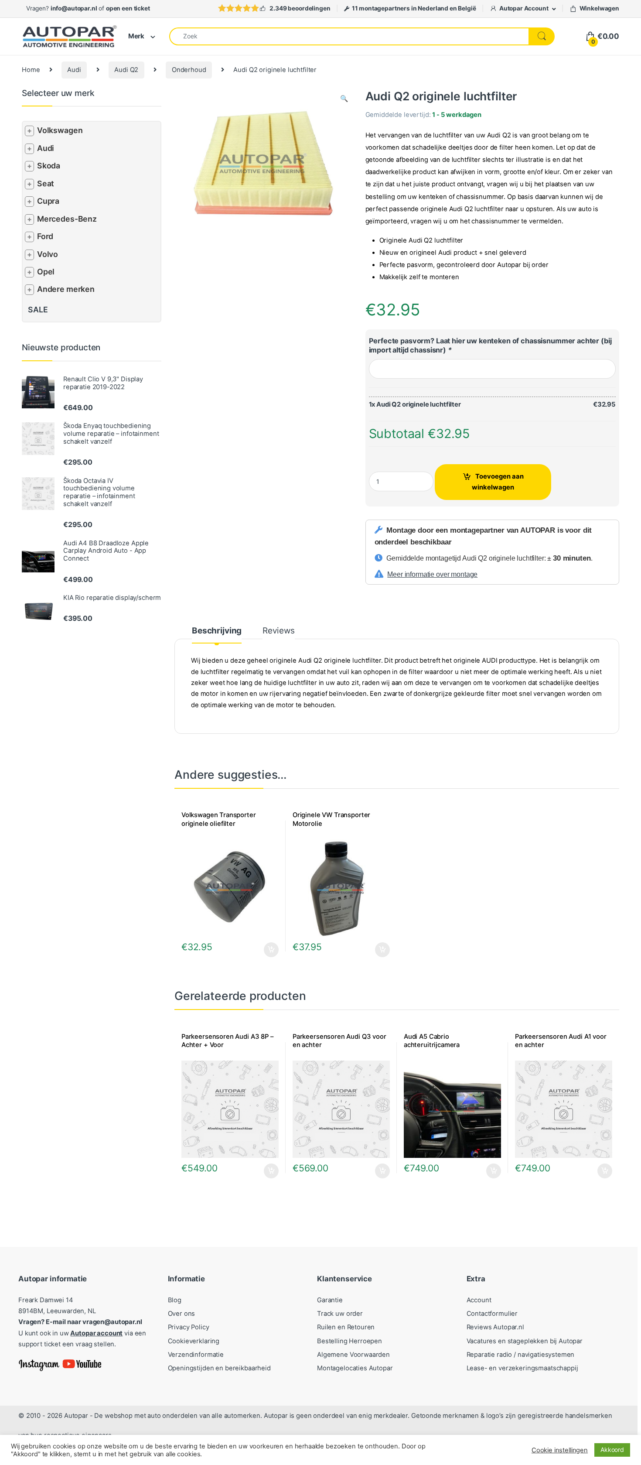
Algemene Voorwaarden (353, 1355)
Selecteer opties (265, 949)
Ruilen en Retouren (346, 1327)
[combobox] (349, 36)
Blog (174, 1300)
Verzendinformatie (196, 1355)
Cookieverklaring (194, 1341)
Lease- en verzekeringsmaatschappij (522, 1368)
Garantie (330, 1300)
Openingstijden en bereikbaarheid (219, 1368)
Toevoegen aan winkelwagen (498, 481)
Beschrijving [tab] (217, 631)
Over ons (181, 1314)
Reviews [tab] (279, 631)
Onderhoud (189, 70)
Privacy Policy (188, 1327)
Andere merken (66, 289)
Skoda (48, 165)
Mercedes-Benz (67, 218)
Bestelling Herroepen (349, 1341)
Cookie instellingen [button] (560, 1450)
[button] (344, 98)
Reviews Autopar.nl (495, 1327)
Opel (46, 271)
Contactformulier (492, 1314)
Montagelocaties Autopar (355, 1368)
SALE (38, 309)
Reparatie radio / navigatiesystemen (521, 1355)
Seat (45, 183)
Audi (74, 70)
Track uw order (340, 1314)
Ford (45, 236)
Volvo (47, 254)
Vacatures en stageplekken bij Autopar (525, 1341)
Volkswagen (60, 130)
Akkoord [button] (612, 1449)
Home (31, 70)
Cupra (48, 200)
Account (479, 1300)
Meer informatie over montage (432, 574)
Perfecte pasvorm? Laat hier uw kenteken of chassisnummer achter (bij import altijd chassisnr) (490, 345)
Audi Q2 (126, 70)
